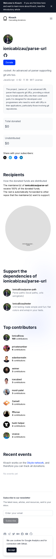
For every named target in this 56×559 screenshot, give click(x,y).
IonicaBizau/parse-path (24, 289)
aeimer (15, 368)
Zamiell (15, 401)
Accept (11, 550)
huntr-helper (18, 423)
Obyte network (35, 462)
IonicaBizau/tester (22, 303)
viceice (15, 434)
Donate (9, 62)
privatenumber (19, 346)
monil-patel (18, 390)
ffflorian (16, 412)
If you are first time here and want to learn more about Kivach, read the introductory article (24, 6)
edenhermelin (19, 357)
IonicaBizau (18, 335)
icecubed (17, 379)
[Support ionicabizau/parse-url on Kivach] (15, 157)
